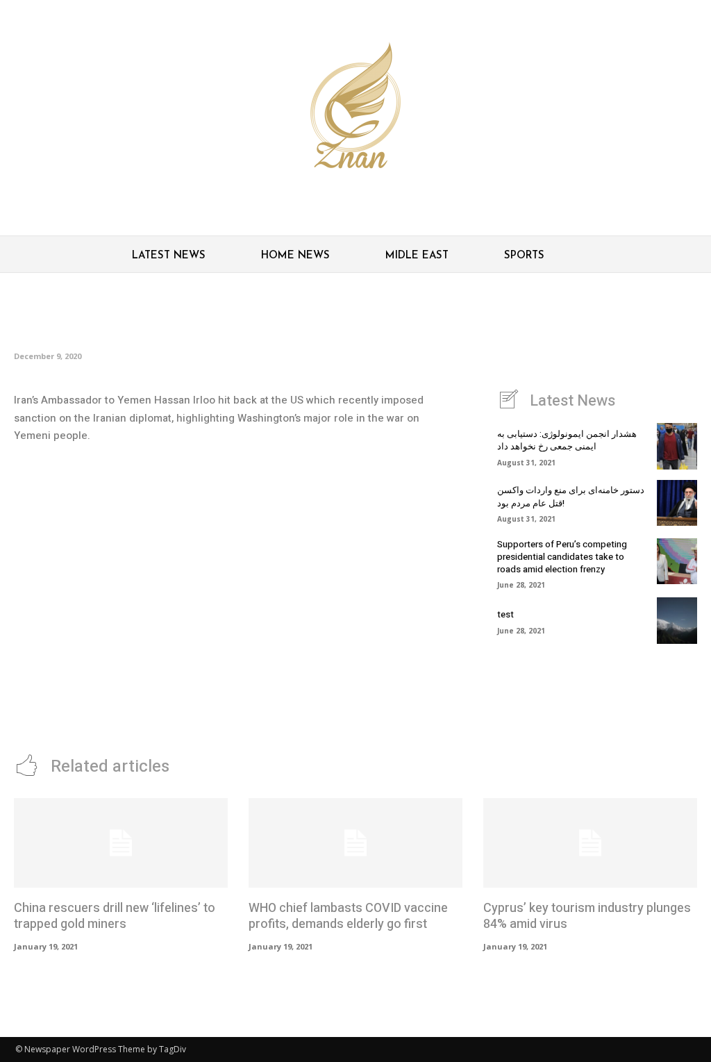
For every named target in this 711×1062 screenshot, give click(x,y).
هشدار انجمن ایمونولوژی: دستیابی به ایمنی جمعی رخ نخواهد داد (567, 440)
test (505, 614)
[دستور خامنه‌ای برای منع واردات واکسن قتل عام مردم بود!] (677, 503)
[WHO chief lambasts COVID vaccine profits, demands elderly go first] (355, 843)
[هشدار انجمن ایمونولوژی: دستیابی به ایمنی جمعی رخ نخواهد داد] (677, 446)
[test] (677, 620)
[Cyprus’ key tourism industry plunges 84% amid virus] (590, 843)
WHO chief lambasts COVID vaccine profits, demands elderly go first (348, 916)
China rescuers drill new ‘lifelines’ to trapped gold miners (114, 916)
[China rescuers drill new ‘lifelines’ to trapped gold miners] (121, 843)
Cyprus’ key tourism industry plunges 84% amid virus (587, 916)
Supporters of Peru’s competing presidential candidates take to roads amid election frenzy (562, 557)
